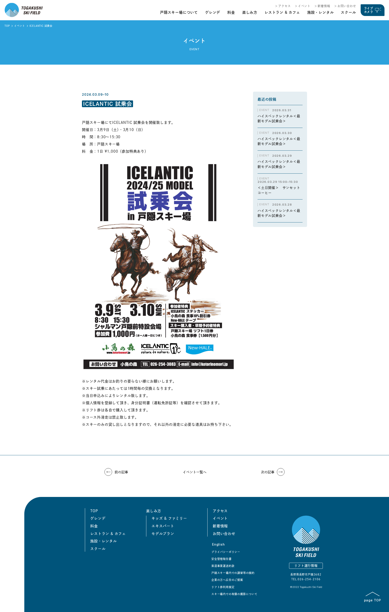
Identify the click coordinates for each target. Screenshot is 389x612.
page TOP (372, 600)
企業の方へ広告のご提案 (227, 579)
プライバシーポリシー (225, 552)
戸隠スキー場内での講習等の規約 (233, 572)
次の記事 (267, 472)
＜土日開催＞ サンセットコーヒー (279, 190)
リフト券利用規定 (222, 587)
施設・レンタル (320, 12)
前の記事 (121, 472)
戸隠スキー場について (179, 12)
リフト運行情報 (306, 565)
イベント (304, 6)
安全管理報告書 (221, 559)
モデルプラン (163, 533)
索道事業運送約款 (222, 565)
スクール (348, 12)
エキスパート (163, 526)
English (218, 544)
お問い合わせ (346, 6)
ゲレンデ (212, 12)
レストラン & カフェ (282, 12)
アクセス (284, 6)
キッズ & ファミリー (169, 518)
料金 (231, 12)
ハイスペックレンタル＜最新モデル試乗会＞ (279, 118)
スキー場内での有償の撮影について (234, 594)
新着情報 (324, 6)
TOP (7, 26)
